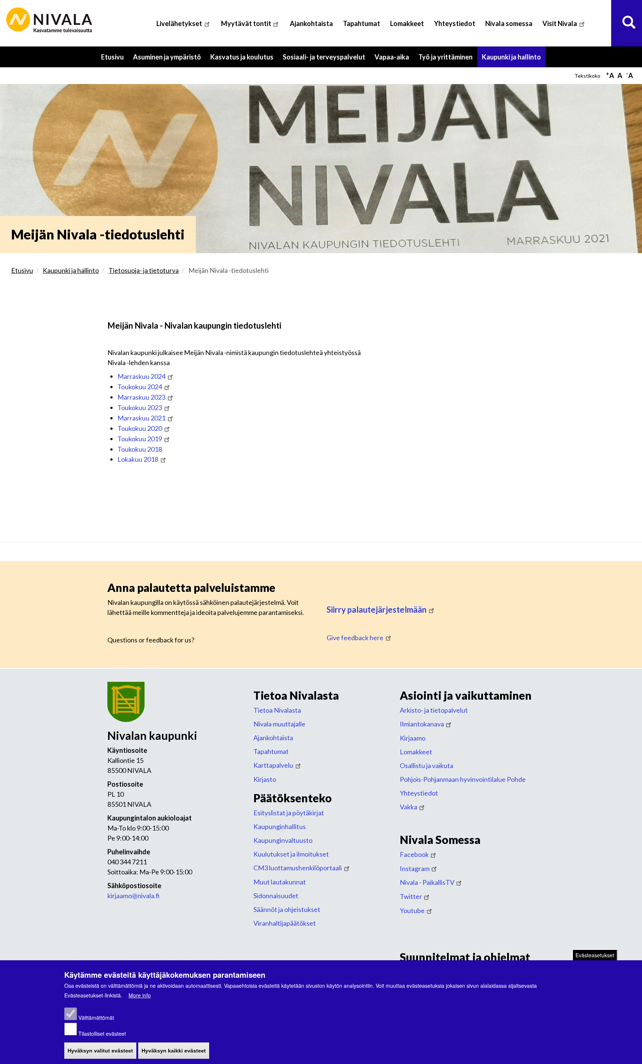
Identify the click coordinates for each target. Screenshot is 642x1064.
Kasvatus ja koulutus (244, 60)
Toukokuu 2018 (139, 449)
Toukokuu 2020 (139, 428)
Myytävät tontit (246, 23)
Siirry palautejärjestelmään (377, 609)
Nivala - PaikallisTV (427, 882)
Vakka (408, 807)
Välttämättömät (96, 1018)
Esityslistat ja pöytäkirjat (288, 813)
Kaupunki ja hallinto (514, 60)
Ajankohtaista (311, 23)
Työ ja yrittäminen (447, 60)
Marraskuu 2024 (141, 376)
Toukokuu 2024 (139, 387)
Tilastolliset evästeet (102, 1033)
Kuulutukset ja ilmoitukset (291, 854)
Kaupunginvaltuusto (282, 840)
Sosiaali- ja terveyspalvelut (326, 60)
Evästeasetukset (594, 955)
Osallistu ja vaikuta (426, 765)
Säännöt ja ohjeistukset (286, 909)
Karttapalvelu (273, 765)
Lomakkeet (407, 23)
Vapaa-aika (394, 60)
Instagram (414, 868)
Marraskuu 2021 (141, 418)
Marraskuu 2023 (141, 397)
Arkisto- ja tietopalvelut (434, 710)
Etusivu (112, 57)
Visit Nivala (559, 23)
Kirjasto (264, 779)
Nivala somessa (508, 23)
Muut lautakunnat (279, 882)
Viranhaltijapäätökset (284, 923)
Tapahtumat (361, 23)
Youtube (412, 910)
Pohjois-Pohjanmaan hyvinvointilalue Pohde (463, 779)
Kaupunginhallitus (279, 826)
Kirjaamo (412, 738)
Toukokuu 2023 (139, 407)
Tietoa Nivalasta (277, 710)
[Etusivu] (50, 20)
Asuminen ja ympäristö (169, 60)
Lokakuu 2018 (137, 459)
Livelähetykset (179, 23)
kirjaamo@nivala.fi (133, 895)
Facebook (414, 854)
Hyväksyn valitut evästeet (100, 1051)
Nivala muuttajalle (279, 724)
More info (140, 995)
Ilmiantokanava (422, 724)
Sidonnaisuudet (275, 895)
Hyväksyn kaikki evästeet (174, 1051)
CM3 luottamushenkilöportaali (297, 868)
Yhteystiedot (454, 23)
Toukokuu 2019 (139, 439)
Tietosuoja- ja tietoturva (143, 270)
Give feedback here (355, 637)
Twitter (411, 896)
